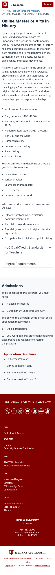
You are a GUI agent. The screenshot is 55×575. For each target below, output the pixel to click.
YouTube (27, 411)
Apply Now (11, 402)
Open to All (38, 558)
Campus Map (10, 489)
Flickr (41, 411)
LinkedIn (34, 411)
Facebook (14, 411)
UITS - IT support (12, 507)
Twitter (7, 411)
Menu (47, 4)
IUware (7, 510)
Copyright (9, 566)
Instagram (21, 411)
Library (7, 445)
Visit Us (28, 402)
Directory (8, 483)
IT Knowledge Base (13, 486)
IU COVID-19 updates (14, 462)
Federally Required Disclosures (19, 448)
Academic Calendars (14, 503)
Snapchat (47, 411)
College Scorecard (24, 558)
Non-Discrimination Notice (17, 465)
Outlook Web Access (14, 433)
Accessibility (9, 558)
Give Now (44, 402)
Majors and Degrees (14, 479)
